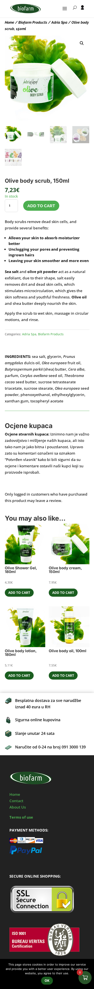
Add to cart (41, 205)
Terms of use (21, 817)
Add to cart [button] (19, 592)
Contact (16, 800)
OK (47, 980)
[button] (82, 43)
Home (9, 22)
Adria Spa (59, 22)
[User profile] (82, 11)
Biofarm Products (32, 22)
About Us (17, 807)
